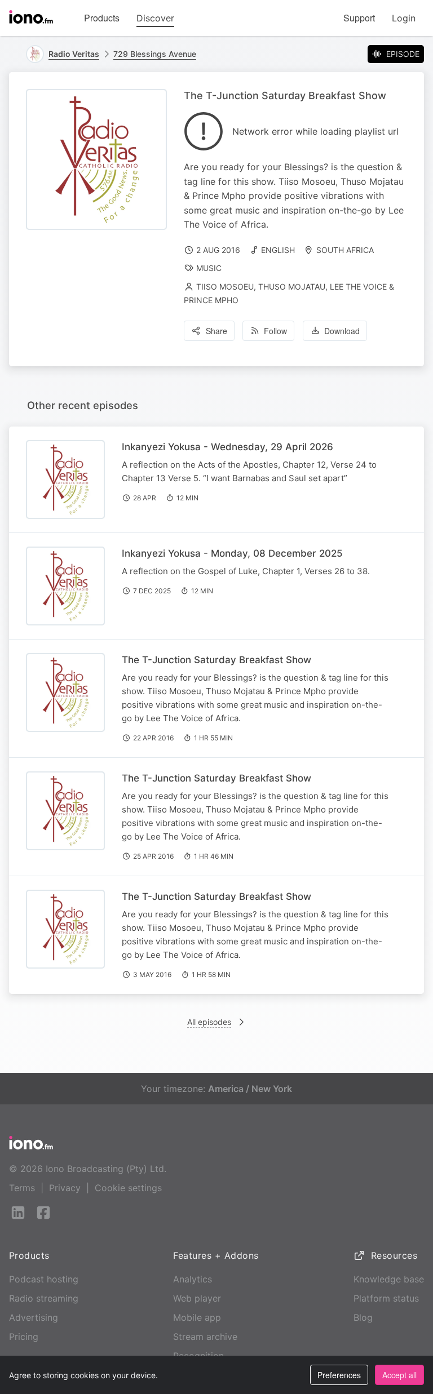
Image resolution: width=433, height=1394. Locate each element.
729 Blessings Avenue (154, 54)
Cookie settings (128, 1187)
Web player (197, 1298)
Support (359, 17)
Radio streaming (43, 1298)
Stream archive (205, 1336)
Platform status (386, 1298)
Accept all (399, 1374)
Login (404, 18)
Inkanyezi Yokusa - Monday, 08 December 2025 (232, 553)
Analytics (192, 1279)
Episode (402, 54)
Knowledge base (389, 1279)
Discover (155, 18)
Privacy (65, 1187)
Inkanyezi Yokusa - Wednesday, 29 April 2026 (227, 446)
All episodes (209, 1022)
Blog (363, 1317)
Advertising (33, 1317)
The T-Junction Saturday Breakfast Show (216, 659)
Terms (22, 1187)
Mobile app (197, 1317)
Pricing (23, 1336)
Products (102, 17)
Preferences (339, 1374)
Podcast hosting (43, 1279)
